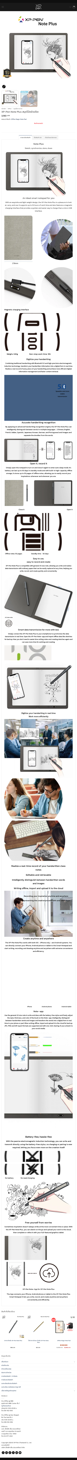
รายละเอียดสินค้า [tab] (25, 137)
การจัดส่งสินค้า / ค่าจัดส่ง (9, 1376)
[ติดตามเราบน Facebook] (3, 1452)
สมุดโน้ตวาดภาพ (17, 109)
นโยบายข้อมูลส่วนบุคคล (8, 1391)
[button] (2, 6)
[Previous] (5, 52)
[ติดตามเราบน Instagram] (6, 1452)
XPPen (10, 109)
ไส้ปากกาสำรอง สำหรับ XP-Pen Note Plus (38, 1341)
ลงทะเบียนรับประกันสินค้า (9, 1383)
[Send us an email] (16, 1452)
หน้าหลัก (3, 109)
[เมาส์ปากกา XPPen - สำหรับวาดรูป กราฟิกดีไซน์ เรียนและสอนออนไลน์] (38, 7)
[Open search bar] (70, 7)
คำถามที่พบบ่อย (6, 1369)
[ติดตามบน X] (13, 1452)
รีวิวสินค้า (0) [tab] (38, 137)
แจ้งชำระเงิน (5, 1365)
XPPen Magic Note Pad (18, 119)
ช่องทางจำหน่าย (6, 1372)
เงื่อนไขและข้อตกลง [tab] (51, 137)
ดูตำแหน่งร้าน (6, 1406)
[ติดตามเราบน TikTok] (9, 1452)
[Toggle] (74, 1362)
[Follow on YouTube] (20, 1452)
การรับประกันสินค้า (7, 1380)
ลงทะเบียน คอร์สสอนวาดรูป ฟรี (11, 1387)
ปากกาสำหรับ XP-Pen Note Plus (13, 1341)
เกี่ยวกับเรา (4, 1362)
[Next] (71, 52)
